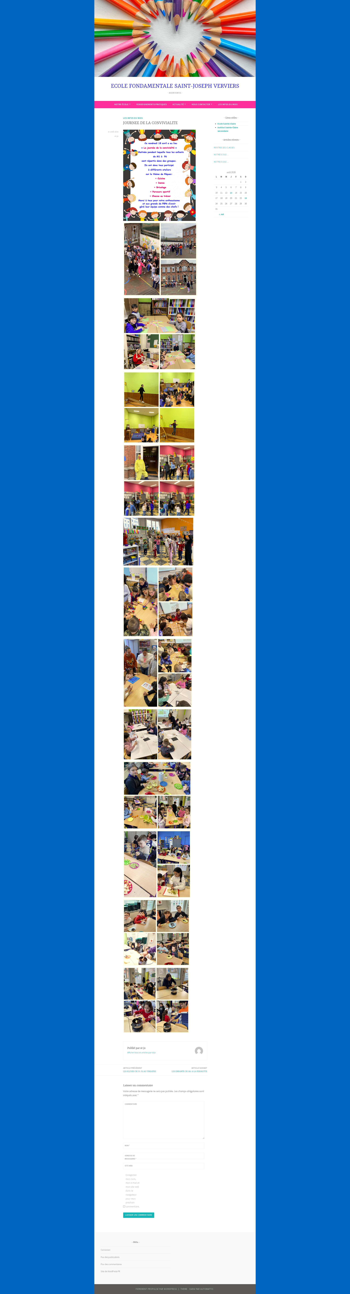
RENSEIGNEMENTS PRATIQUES (151, 104)
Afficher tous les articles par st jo (141, 1052)
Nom (127, 1145)
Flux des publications (110, 1257)
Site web (128, 1165)
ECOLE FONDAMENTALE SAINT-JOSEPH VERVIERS (175, 86)
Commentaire (131, 1104)
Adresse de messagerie (130, 1157)
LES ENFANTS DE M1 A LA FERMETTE (189, 1070)
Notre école (121, 104)
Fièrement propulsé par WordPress (156, 1289)
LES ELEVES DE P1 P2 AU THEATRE (139, 1070)
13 (231, 192)
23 (246, 198)
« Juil (221, 214)
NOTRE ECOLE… (221, 154)
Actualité (178, 104)
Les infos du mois (228, 104)
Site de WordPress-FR (110, 1271)
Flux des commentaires (111, 1264)
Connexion (105, 1249)
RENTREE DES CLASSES (224, 147)
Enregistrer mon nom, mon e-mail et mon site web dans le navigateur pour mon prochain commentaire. (132, 1190)
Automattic (207, 1289)
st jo (116, 136)
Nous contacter (201, 104)
